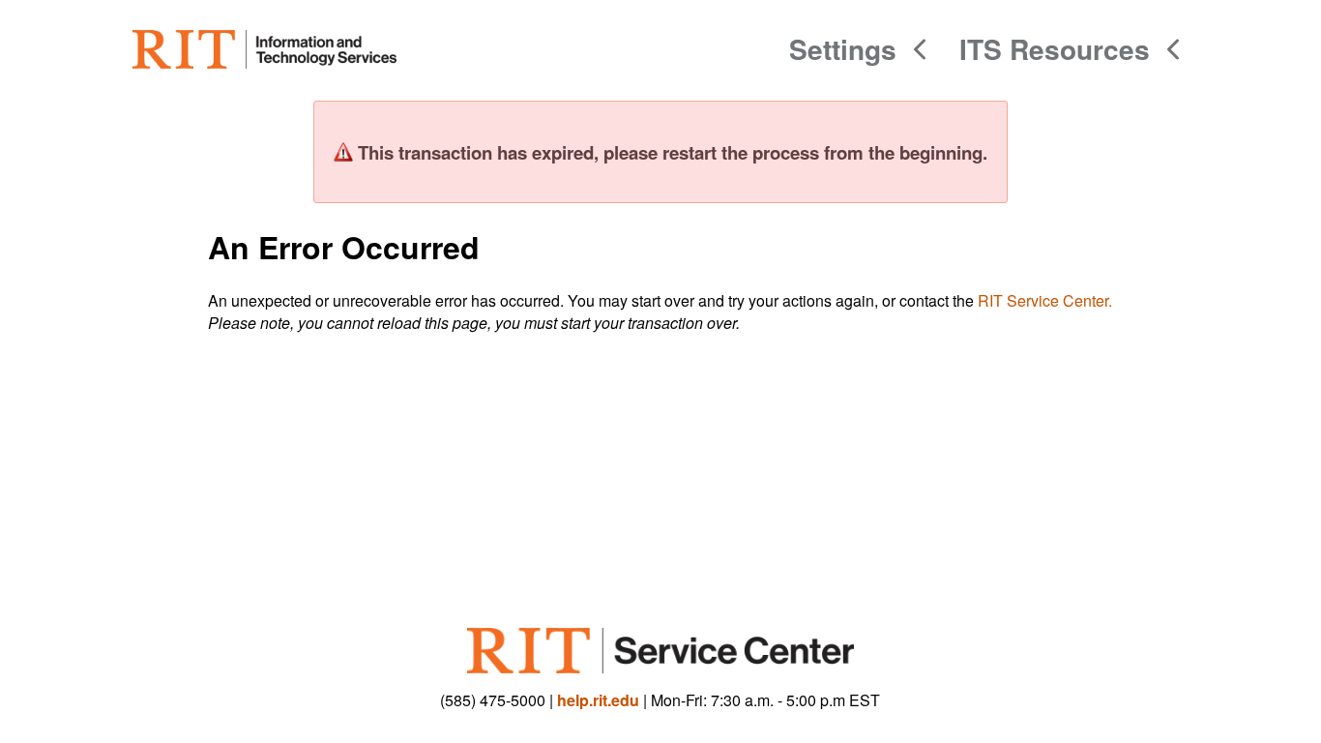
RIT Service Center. (1045, 300)
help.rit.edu (598, 700)
